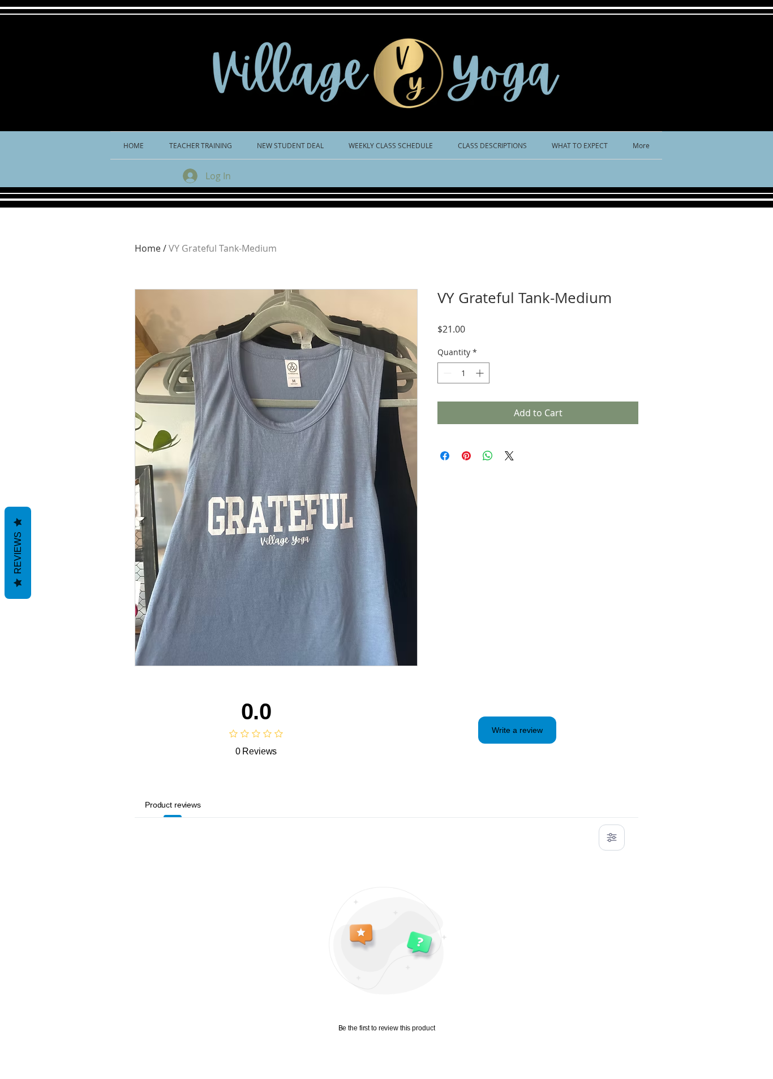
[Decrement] (446, 373)
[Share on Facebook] (445, 456)
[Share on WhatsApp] (488, 456)
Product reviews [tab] (173, 804)
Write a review (517, 730)
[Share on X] (509, 456)
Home (148, 248)
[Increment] (481, 373)
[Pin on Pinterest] (466, 456)
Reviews (18, 553)
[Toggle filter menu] (612, 838)
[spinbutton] (463, 373)
